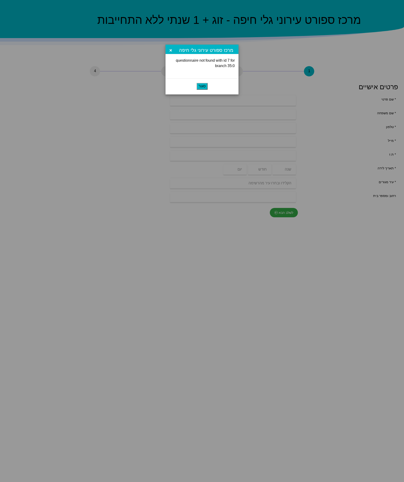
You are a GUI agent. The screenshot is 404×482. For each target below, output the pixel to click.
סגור (202, 86)
